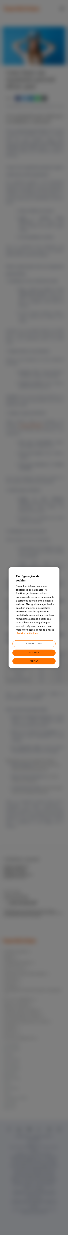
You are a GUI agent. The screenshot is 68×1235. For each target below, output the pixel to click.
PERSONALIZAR (34, 643)
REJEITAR (34, 653)
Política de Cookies (27, 633)
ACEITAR (34, 661)
